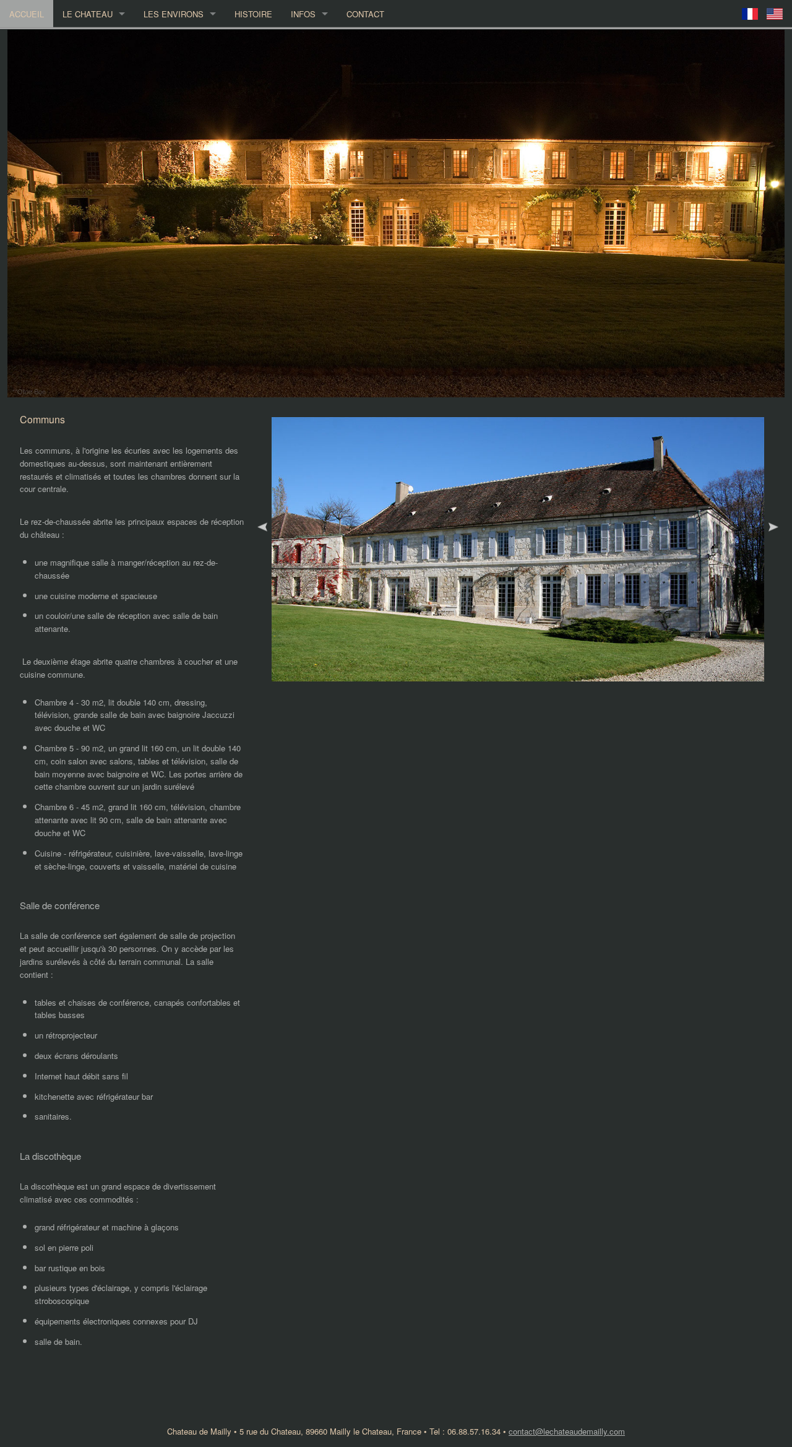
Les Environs (174, 14)
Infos (303, 14)
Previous (262, 527)
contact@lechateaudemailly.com (567, 1431)
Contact (365, 14)
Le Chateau (87, 14)
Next (773, 527)
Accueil (26, 14)
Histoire (253, 14)
